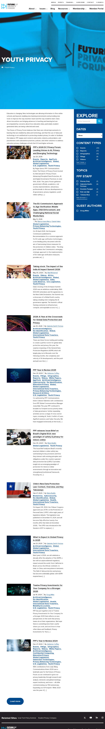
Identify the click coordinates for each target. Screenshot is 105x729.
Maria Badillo (52, 443)
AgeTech (53, 159)
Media (53, 2)
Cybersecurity (39, 382)
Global (56, 161)
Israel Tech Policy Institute (27, 718)
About (32, 8)
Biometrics (38, 496)
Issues (43, 8)
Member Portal (96, 8)
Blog (53, 8)
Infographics (53, 376)
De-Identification (40, 331)
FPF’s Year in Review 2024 (45, 641)
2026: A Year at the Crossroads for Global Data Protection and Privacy (48, 319)
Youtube (91, 718)
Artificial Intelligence (42, 161)
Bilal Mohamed (53, 273)
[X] (85, 718)
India (52, 280)
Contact (90, 2)
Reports (44, 159)
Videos (43, 275)
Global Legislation (41, 163)
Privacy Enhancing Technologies (47, 226)
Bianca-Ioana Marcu (44, 221)
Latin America (39, 282)
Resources (63, 8)
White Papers (55, 378)
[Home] (2, 67)
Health (53, 500)
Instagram (102, 718)
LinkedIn (97, 718)
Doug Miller (50, 595)
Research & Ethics (41, 393)
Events (61, 2)
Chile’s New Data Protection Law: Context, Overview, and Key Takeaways (48, 487)
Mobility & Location (41, 606)
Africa (50, 275)
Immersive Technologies (43, 660)
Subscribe (80, 2)
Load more (15, 701)
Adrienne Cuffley (53, 373)
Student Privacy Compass (47, 718)
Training (69, 2)
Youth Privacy (54, 166)
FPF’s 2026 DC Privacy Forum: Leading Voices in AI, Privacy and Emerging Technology (47, 150)
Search (100, 2)
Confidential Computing (43, 653)
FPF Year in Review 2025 (44, 370)
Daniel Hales (56, 221)
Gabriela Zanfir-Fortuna (55, 326)
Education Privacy (41, 384)
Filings (43, 376)
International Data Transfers (45, 335)
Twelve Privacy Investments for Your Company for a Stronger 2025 (47, 588)
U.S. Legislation (40, 166)
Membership (78, 8)
